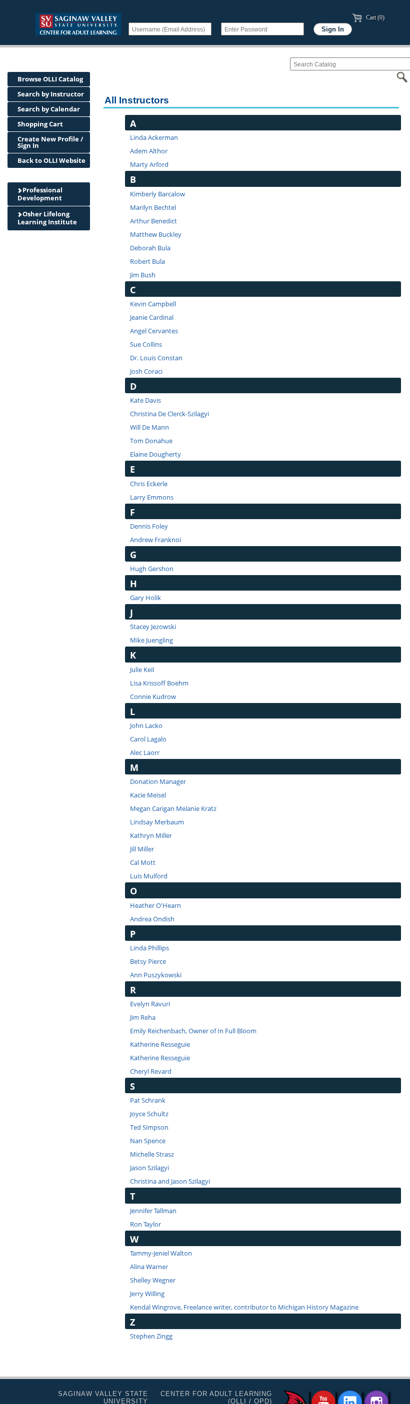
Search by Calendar (49, 108)
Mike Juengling (151, 640)
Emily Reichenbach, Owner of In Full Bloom (193, 1030)
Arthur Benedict (153, 220)
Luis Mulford (149, 875)
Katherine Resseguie (160, 1044)
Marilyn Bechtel (153, 207)
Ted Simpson (149, 1127)
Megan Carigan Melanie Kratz (173, 808)
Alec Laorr (145, 752)
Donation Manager (158, 781)
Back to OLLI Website (52, 160)
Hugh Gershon (152, 568)
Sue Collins (146, 344)
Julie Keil (142, 669)
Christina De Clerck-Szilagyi (169, 413)
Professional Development (40, 193)
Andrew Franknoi (155, 539)
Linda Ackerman (154, 137)
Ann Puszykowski (156, 974)
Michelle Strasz (152, 1154)
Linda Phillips (149, 947)
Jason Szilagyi (149, 1167)
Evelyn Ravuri (150, 1003)
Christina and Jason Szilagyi (170, 1181)
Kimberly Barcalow (157, 193)
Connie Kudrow (153, 696)
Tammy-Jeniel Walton (161, 1253)
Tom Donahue (151, 440)
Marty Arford (149, 164)
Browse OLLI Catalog (50, 78)
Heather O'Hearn (155, 905)
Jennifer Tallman (153, 1210)
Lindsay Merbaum (157, 821)
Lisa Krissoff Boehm (159, 683)
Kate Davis (145, 400)
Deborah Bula (150, 247)
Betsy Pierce (148, 961)
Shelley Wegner (153, 1280)
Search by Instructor (51, 93)
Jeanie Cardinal (152, 317)
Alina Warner (149, 1266)
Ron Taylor (145, 1224)
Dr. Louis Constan (156, 357)
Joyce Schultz (149, 1113)
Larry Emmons (152, 497)
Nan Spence (148, 1140)
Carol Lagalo (148, 738)
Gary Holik (145, 597)
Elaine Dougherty (155, 454)
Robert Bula (147, 261)
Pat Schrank (148, 1100)
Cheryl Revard (151, 1071)
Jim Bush (143, 274)
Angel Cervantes (154, 330)
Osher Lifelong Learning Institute (47, 217)
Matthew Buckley (156, 234)
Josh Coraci (146, 371)
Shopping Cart (40, 123)
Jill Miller (142, 848)
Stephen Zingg (151, 1336)
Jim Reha (143, 1017)
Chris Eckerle (149, 483)
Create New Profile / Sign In (50, 142)
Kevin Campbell (153, 303)
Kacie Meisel (148, 794)
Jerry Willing (147, 1293)
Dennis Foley (149, 526)
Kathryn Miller (151, 835)
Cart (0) (374, 17)
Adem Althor (149, 150)
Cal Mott (143, 862)
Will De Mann (149, 427)
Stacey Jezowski (153, 626)
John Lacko (146, 725)
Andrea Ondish (152, 918)
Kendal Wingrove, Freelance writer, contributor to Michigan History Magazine (244, 1307)
